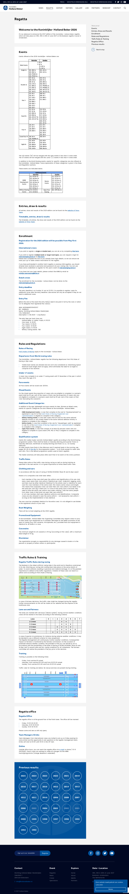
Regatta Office (98, 41)
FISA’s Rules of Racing (26, 352)
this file (33, 449)
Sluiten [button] (110, 889)
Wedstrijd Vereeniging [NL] (77, 2)
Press (62, 2)
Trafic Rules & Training (100, 39)
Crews (52, 878)
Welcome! (95, 26)
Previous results (98, 44)
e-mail (61, 750)
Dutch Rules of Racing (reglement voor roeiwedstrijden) (45, 415)
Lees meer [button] (99, 884)
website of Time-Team (27, 222)
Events (94, 28)
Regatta (49, 8)
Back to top (100, 50)
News (41, 8)
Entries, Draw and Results (102, 31)
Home (73, 873)
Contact (117, 8)
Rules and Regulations (100, 36)
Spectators (54, 880)
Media (73, 878)
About (73, 875)
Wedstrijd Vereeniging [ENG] (101, 2)
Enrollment (96, 34)
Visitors (69, 8)
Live (87, 8)
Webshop (106, 8)
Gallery (78, 8)
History (59, 8)
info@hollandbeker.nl (24, 881)
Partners (96, 8)
